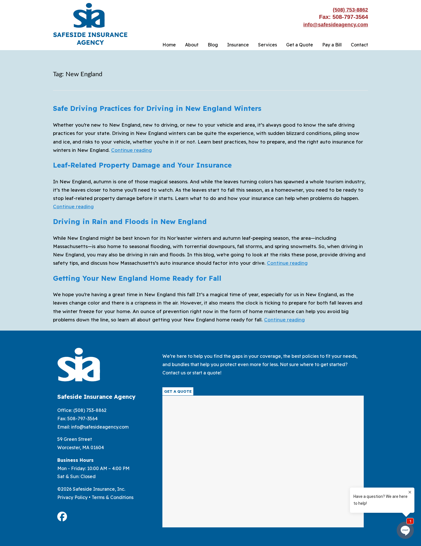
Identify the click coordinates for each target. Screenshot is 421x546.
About (191, 45)
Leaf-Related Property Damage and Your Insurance (142, 165)
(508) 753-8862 (350, 10)
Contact (359, 45)
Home (169, 45)
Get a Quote (299, 45)
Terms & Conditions (112, 497)
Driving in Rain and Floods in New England (130, 221)
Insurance (238, 45)
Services (267, 45)
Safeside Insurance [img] (90, 24)
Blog (213, 45)
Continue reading (131, 150)
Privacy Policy (72, 497)
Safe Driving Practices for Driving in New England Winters (157, 108)
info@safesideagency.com (335, 25)
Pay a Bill (332, 45)
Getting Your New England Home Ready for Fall (137, 278)
